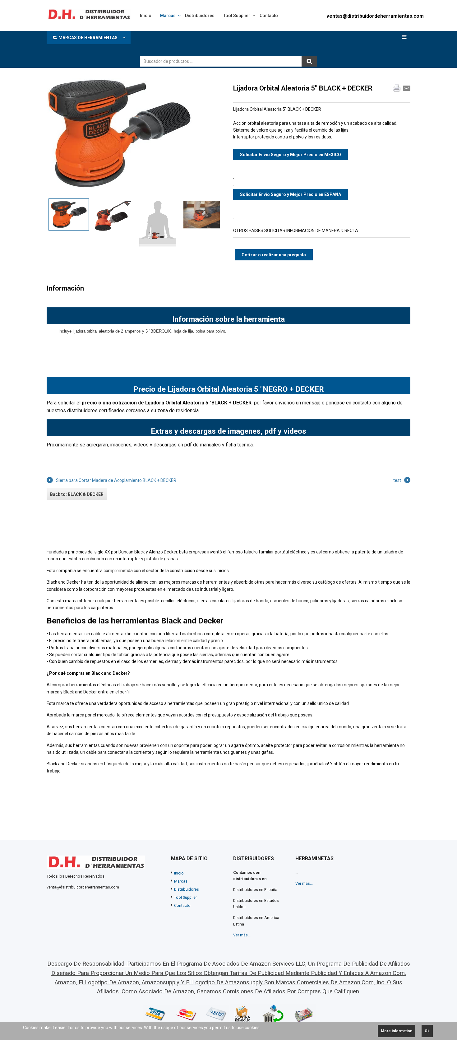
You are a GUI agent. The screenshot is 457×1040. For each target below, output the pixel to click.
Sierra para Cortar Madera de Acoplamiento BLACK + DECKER (116, 480)
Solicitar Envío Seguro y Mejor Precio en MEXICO (290, 154)
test (397, 480)
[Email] (406, 88)
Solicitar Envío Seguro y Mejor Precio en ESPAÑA (290, 194)
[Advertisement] (253, 42)
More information (396, 1031)
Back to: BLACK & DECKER (77, 494)
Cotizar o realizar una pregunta (274, 254)
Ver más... (242, 935)
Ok (427, 1031)
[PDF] (386, 88)
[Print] (396, 88)
